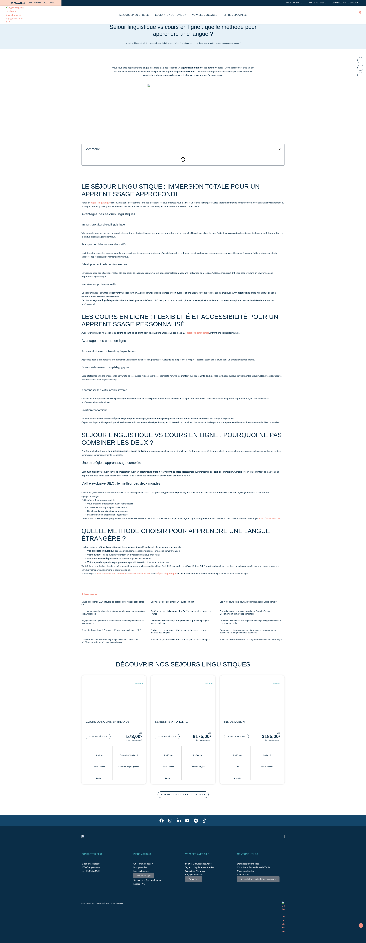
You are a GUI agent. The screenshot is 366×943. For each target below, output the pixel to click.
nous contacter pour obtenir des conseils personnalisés (123, 573)
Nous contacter (294, 3)
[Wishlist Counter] (334, 14)
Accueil (128, 43)
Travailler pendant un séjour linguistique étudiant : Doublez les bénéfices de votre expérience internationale (110, 640)
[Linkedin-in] (178, 820)
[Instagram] (170, 820)
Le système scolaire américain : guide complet (172, 602)
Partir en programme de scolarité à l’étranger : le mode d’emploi (180, 639)
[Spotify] (196, 820)
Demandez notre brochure (346, 3)
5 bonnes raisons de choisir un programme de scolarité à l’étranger (251, 639)
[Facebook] (161, 820)
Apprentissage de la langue (161, 43)
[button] (342, 14)
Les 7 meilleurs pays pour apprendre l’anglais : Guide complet (248, 602)
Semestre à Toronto (171, 721)
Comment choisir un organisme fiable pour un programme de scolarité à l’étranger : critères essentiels (248, 631)
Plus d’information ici (269, 518)
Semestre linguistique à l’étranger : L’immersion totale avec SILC (111, 630)
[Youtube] (187, 820)
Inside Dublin (234, 721)
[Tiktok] (204, 820)
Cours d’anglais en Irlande (107, 721)
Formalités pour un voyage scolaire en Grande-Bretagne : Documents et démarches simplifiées (246, 612)
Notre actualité (317, 3)
